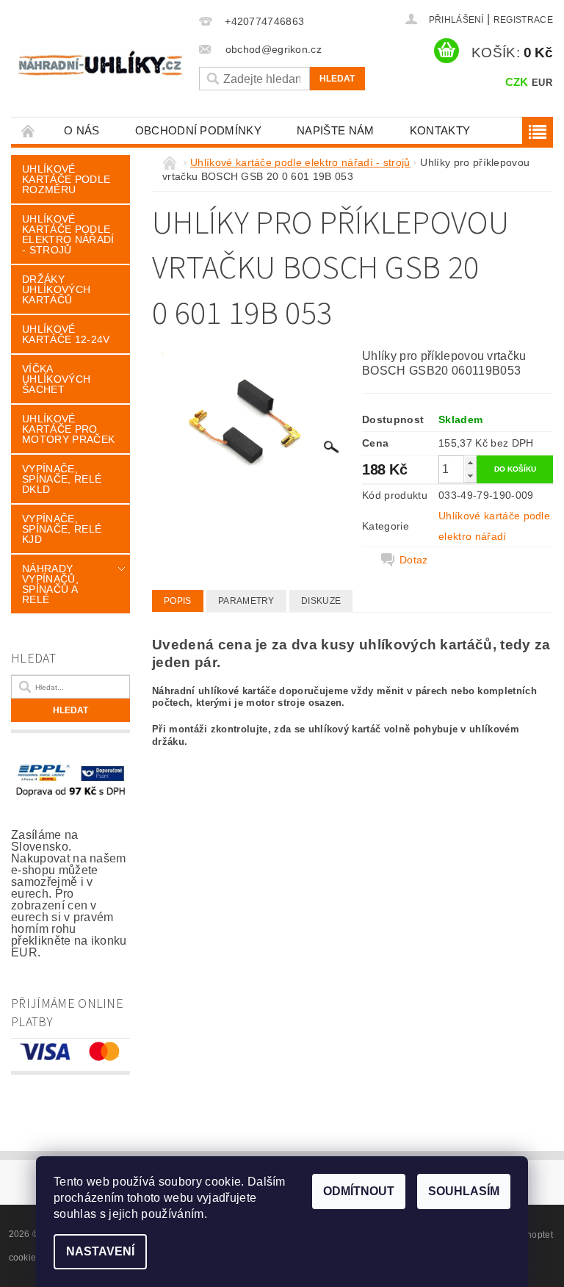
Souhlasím (463, 1191)
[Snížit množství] (470, 476)
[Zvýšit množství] (470, 462)
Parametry (246, 601)
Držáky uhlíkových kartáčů (56, 289)
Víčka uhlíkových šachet (56, 379)
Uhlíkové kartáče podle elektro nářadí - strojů (68, 234)
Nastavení (100, 1251)
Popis (178, 601)
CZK (517, 82)
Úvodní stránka (28, 130)
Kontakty (440, 130)
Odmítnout (358, 1191)
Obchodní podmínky (198, 130)
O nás (82, 130)
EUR (542, 82)
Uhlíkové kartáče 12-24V (65, 334)
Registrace (523, 20)
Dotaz (414, 560)
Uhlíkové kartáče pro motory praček (68, 429)
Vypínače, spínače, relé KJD (61, 529)
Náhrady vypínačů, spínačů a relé (50, 584)
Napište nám (336, 130)
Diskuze (321, 601)
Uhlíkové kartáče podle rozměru (66, 179)
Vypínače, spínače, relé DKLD (61, 479)
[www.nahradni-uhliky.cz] (101, 62)
